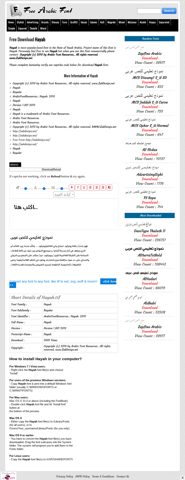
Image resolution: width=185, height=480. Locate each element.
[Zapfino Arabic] (150, 49)
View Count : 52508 (149, 307)
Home (11, 22)
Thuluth (33, 28)
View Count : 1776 (150, 179)
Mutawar (132, 22)
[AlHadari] (150, 275)
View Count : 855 (150, 82)
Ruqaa (152, 22)
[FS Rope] (150, 193)
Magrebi (111, 22)
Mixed (122, 22)
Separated (164, 22)
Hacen (84, 22)
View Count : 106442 (150, 259)
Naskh (143, 22)
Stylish (20, 22)
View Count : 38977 (150, 58)
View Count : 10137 (150, 154)
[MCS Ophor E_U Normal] (150, 121)
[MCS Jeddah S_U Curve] (150, 98)
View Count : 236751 (150, 235)
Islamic (93, 22)
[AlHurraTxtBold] (150, 251)
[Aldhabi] (150, 299)
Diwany (55, 22)
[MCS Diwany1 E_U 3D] (150, 73)
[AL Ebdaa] (150, 145)
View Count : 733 (150, 106)
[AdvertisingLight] (150, 170)
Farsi (64, 22)
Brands (45, 22)
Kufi (102, 22)
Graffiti (74, 22)
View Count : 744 (149, 202)
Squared (22, 28)
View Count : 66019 (149, 283)
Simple (11, 28)
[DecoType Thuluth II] (150, 227)
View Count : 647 (150, 130)
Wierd (43, 28)
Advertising (32, 22)
